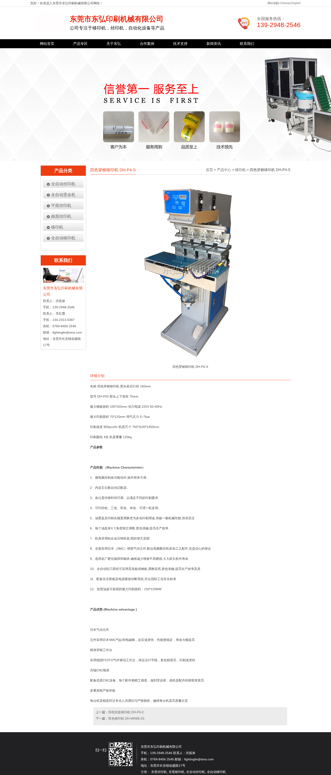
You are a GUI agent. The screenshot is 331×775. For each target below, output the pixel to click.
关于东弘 (114, 44)
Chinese (285, 3)
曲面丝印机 (61, 216)
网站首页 (47, 44)
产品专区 (80, 44)
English (296, 3)
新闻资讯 (213, 44)
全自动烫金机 (63, 194)
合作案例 (147, 44)
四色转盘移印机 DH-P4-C (126, 712)
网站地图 (273, 3)
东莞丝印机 (159, 772)
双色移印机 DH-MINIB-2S (126, 718)
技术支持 (180, 44)
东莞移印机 (176, 772)
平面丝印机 (61, 205)
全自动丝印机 (63, 184)
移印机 (57, 227)
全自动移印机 (63, 238)
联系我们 (247, 44)
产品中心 (224, 170)
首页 (209, 170)
